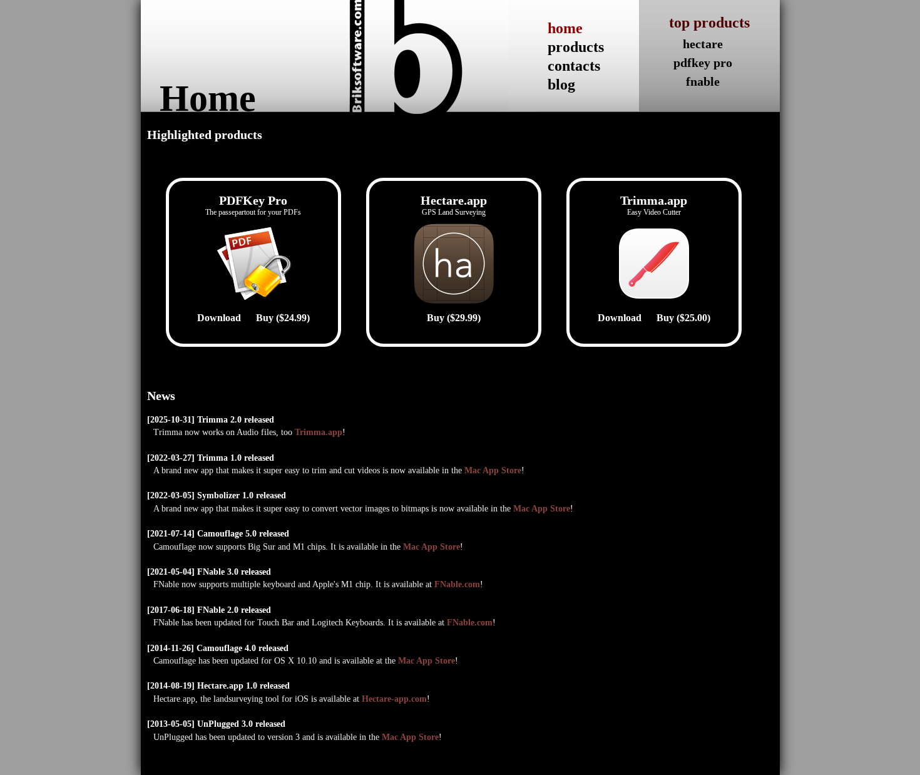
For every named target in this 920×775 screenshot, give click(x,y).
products (576, 47)
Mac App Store (492, 470)
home (565, 28)
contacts (574, 66)
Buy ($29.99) (454, 317)
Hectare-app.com (394, 699)
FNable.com (457, 584)
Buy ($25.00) (683, 317)
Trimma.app (318, 432)
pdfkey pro (702, 62)
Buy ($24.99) (283, 317)
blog (561, 84)
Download (219, 317)
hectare (703, 44)
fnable (703, 81)
